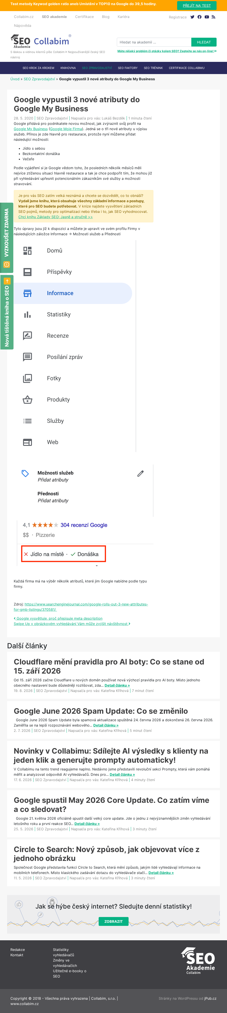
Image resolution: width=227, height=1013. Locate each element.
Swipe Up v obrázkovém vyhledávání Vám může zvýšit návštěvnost (71, 623)
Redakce (17, 949)
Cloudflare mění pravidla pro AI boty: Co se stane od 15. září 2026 (109, 666)
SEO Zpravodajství (97, 68)
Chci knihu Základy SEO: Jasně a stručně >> (55, 217)
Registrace (178, 17)
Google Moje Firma (66, 129)
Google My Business (31, 129)
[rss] (214, 17)
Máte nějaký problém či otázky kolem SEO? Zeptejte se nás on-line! (165, 51)
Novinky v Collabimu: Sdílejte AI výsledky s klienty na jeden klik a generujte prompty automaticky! (111, 755)
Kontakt (16, 955)
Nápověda (22, 25)
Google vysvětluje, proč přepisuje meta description (59, 618)
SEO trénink (153, 68)
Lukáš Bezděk (113, 118)
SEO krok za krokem (38, 68)
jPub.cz (210, 998)
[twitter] (192, 17)
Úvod (15, 79)
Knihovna (68, 68)
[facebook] (199, 17)
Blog (106, 16)
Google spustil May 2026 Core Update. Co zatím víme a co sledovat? (111, 805)
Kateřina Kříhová (115, 690)
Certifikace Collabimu (187, 68)
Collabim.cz (24, 16)
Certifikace (84, 16)
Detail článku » (117, 685)
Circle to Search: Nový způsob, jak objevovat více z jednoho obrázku (107, 854)
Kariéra (123, 16)
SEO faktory (128, 68)
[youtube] (206, 17)
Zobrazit (113, 921)
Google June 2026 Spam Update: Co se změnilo (101, 710)
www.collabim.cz (24, 1003)
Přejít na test (197, 5)
